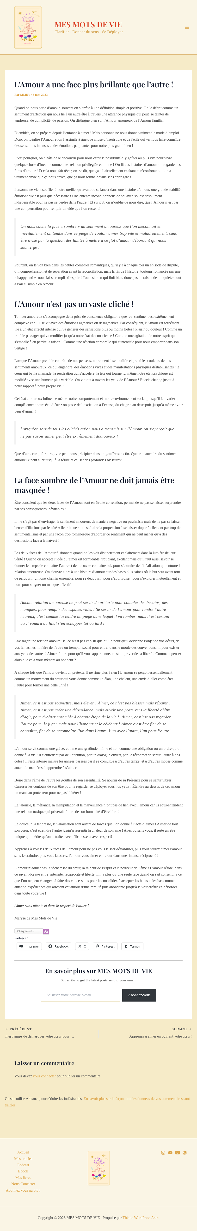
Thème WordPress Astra (141, 1218)
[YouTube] (170, 1153)
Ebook (23, 1171)
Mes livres (23, 1178)
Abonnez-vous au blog (23, 1190)
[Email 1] (177, 1153)
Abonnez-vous (139, 995)
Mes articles (23, 1159)
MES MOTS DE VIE (88, 24)
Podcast (23, 1165)
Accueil (23, 1152)
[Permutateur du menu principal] (187, 27)
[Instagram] (163, 1153)
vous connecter (44, 1076)
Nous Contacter (23, 1184)
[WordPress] (185, 1153)
